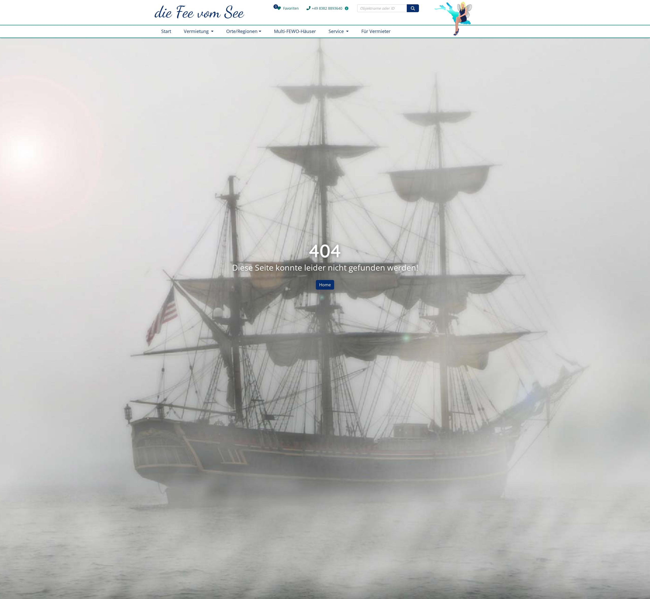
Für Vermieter (376, 31)
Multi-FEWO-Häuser (295, 31)
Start (166, 31)
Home (325, 285)
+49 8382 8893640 (327, 8)
